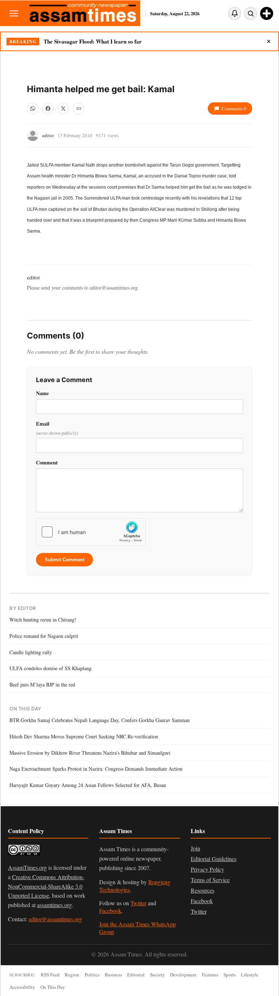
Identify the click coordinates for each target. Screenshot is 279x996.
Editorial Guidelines (213, 858)
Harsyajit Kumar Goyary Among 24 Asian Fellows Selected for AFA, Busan (87, 785)
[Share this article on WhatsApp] (33, 108)
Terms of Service (210, 880)
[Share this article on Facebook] (48, 108)
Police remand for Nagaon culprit (43, 635)
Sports (229, 974)
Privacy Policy (207, 869)
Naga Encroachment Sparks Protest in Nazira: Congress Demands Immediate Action (95, 768)
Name (42, 393)
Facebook (110, 910)
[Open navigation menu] (14, 13)
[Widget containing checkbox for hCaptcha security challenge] (91, 532)
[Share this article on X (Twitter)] (63, 108)
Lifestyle (249, 974)
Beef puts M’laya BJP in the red (42, 684)
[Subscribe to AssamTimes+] (266, 13)
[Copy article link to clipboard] (78, 108)
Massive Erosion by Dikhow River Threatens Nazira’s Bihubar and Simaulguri (89, 752)
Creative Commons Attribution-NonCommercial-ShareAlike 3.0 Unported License (46, 886)
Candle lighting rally (30, 652)
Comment (47, 462)
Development (183, 974)
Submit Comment (64, 559)
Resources (202, 890)
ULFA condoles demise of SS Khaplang (50, 668)
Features (210, 974)
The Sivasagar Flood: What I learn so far (93, 41)
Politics (92, 974)
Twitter (138, 903)
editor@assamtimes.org (55, 919)
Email (57, 428)
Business (113, 974)
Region (72, 974)
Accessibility (22, 987)
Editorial (136, 974)
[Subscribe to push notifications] (234, 13)
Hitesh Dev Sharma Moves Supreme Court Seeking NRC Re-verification (83, 736)
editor (48, 135)
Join (195, 848)
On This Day (52, 987)
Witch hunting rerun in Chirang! (42, 619)
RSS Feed (50, 974)
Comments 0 (234, 108)
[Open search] (250, 13)
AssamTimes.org (27, 867)
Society (157, 974)
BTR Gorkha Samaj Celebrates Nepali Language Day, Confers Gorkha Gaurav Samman (99, 720)
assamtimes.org (54, 905)
